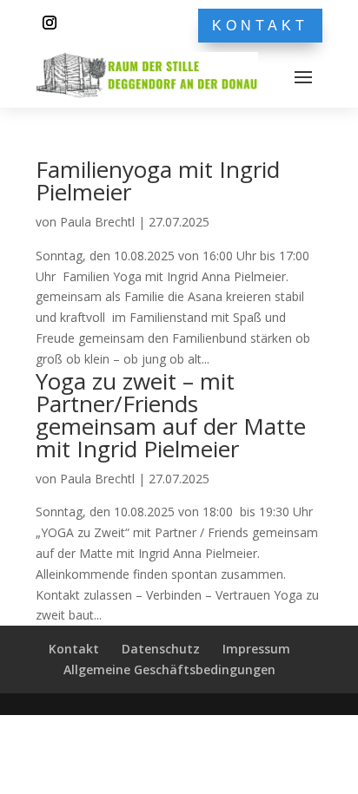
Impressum (256, 648)
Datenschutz (161, 648)
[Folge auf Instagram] (49, 22)
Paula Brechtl (97, 221)
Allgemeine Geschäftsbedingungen (169, 669)
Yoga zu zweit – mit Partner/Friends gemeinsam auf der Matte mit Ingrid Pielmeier (171, 414)
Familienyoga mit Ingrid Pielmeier (158, 180)
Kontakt (260, 25)
